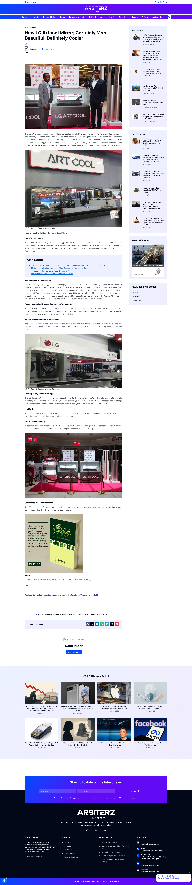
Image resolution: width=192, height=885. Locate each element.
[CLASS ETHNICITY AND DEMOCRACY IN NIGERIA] (54, 572)
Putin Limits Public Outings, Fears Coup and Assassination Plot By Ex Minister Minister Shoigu (153, 205)
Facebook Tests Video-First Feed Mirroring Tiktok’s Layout (150, 744)
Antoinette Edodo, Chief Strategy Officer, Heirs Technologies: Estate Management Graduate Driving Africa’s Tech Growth (153, 55)
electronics (91, 614)
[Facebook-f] (155, 2)
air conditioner (46, 614)
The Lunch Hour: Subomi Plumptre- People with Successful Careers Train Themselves (152, 73)
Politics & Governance (97, 17)
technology (107, 614)
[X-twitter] (158, 2)
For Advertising (146, 863)
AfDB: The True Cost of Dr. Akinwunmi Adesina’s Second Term (153, 102)
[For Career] (138, 870)
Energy (62, 17)
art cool (56, 614)
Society (112, 17)
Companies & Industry (77, 17)
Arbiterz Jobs (157, 17)
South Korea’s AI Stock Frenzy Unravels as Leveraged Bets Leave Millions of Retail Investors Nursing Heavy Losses (41, 708)
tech (100, 614)
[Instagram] (163, 2)
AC (39, 614)
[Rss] (166, 2)
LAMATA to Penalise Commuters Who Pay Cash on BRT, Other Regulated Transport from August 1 (153, 158)
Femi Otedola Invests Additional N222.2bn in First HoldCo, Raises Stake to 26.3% (153, 142)
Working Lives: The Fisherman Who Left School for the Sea (153, 88)
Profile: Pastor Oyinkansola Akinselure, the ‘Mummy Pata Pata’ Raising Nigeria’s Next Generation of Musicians (153, 38)
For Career (144, 869)
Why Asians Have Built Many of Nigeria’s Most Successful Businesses (153, 117)
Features (145, 17)
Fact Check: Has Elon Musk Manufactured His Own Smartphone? (114, 744)
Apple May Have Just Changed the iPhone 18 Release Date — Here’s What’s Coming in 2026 (78, 708)
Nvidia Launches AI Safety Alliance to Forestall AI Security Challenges (150, 707)
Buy (26, 585)
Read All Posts (74, 652)
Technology (123, 17)
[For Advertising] (138, 863)
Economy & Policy (49, 17)
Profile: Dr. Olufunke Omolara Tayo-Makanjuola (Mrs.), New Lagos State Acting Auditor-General (153, 221)
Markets (36, 17)
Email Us (144, 842)
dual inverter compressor (76, 614)
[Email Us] (138, 842)
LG (97, 614)
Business (25, 17)
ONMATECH (114, 881)
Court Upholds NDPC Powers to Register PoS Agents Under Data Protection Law (41, 744)
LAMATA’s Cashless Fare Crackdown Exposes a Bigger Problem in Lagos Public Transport (153, 175)
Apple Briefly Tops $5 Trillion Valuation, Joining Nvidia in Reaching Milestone (114, 707)
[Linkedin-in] (161, 2)
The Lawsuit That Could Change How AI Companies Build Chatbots (78, 744)
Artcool (63, 614)
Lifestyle (134, 17)
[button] (169, 17)
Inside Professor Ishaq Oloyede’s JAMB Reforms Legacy (152, 190)
